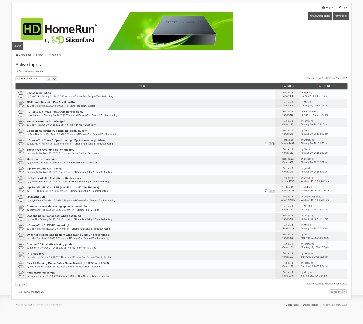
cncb (32, 238)
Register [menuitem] (330, 7)
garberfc (34, 257)
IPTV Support (35, 253)
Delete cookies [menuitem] (310, 305)
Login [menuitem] (344, 7)
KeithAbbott (36, 115)
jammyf (33, 247)
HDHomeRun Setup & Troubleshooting (93, 96)
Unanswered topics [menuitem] (320, 16)
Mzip (32, 106)
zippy (32, 276)
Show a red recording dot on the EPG (51, 149)
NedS (307, 149)
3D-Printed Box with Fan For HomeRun (52, 102)
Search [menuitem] (17, 46)
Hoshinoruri (36, 266)
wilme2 (307, 140)
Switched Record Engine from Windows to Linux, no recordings (68, 234)
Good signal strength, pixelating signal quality (57, 130)
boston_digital (311, 196)
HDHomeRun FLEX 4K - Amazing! (48, 225)
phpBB (29, 305)
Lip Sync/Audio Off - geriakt (45, 168)
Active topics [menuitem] (341, 16)
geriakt (33, 153)
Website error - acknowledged (46, 121)
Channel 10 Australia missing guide (49, 244)
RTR (32, 191)
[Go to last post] (311, 92)
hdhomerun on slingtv (41, 272)
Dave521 (34, 96)
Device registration (39, 92)
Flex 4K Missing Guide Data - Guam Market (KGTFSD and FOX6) (68, 263)
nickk (307, 92)
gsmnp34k (35, 210)
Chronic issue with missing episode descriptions (58, 206)
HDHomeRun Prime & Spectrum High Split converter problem (66, 140)
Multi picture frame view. (42, 159)
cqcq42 (33, 219)
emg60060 (35, 200)
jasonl (307, 121)
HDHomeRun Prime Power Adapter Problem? (55, 111)
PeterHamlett (36, 134)
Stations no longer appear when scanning (54, 215)
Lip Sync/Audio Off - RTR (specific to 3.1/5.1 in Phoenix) (63, 187)
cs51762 (34, 143)
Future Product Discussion (81, 106)
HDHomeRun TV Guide (87, 210)
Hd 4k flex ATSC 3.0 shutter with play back (54, 177)
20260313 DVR (36, 196)
